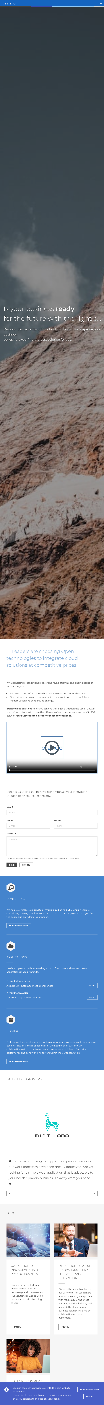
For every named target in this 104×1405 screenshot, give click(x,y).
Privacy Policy (53, 858)
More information (18, 926)
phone (57, 820)
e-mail (10, 820)
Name (9, 807)
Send (12, 865)
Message (11, 833)
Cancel (26, 865)
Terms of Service (68, 858)
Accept (89, 1396)
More (92, 985)
